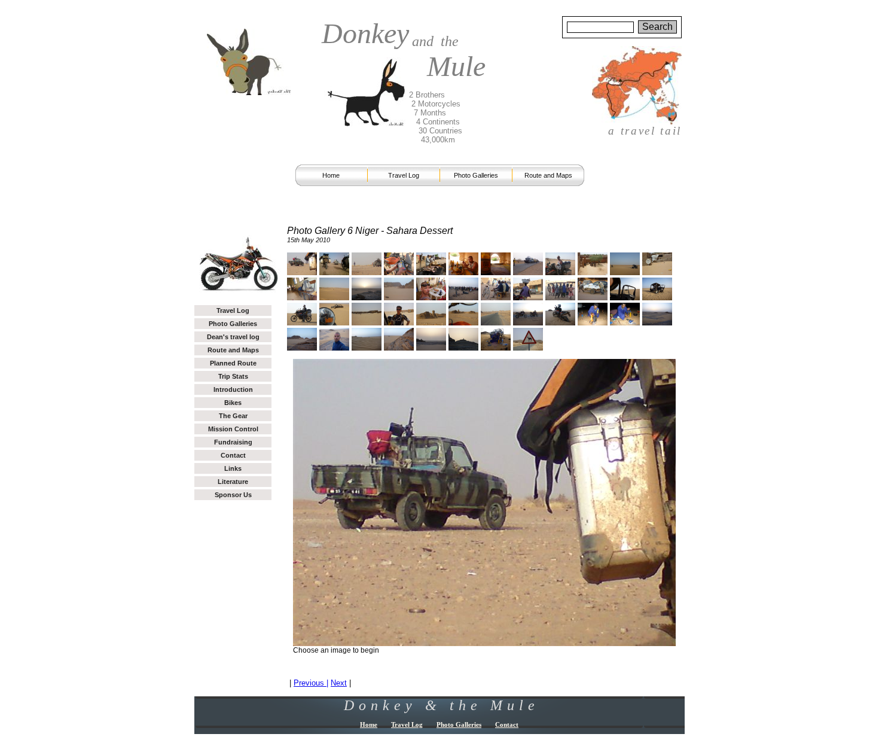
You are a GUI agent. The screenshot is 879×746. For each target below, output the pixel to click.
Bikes (233, 402)
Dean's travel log (233, 336)
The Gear (233, 415)
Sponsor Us (233, 494)
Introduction (233, 389)
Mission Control (233, 429)
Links (233, 468)
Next (339, 682)
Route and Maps (548, 175)
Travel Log (403, 175)
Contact (233, 455)
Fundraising (233, 442)
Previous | (311, 682)
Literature (233, 481)
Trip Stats (233, 376)
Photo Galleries (476, 175)
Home (331, 175)
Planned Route (233, 363)
